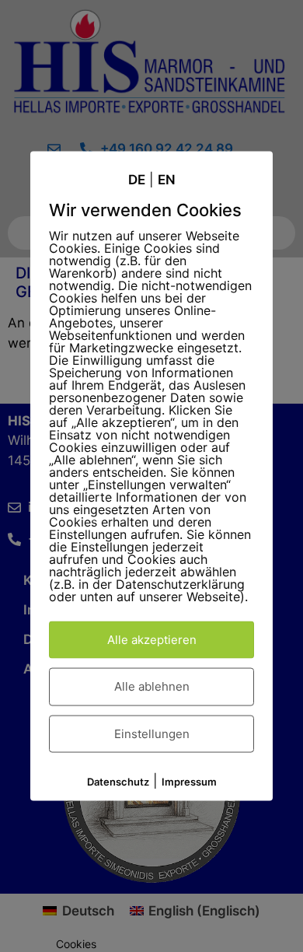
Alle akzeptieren (152, 639)
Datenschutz (118, 781)
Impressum (189, 781)
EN (167, 179)
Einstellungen (152, 733)
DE (136, 179)
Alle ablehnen (152, 686)
